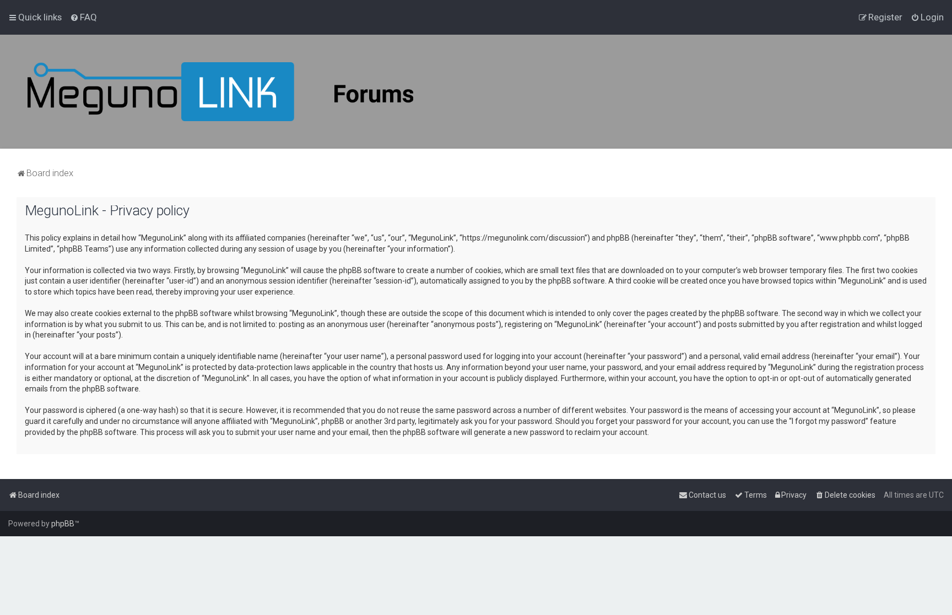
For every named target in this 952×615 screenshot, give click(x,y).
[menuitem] (83, 17)
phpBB (62, 523)
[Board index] (220, 91)
